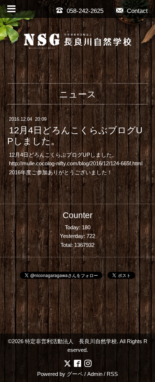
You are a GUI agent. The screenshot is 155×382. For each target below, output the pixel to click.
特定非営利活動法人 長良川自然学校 (71, 341)
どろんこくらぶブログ (55, 155)
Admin (94, 374)
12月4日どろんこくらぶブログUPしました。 (74, 135)
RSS (112, 374)
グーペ (75, 374)
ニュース (77, 94)
